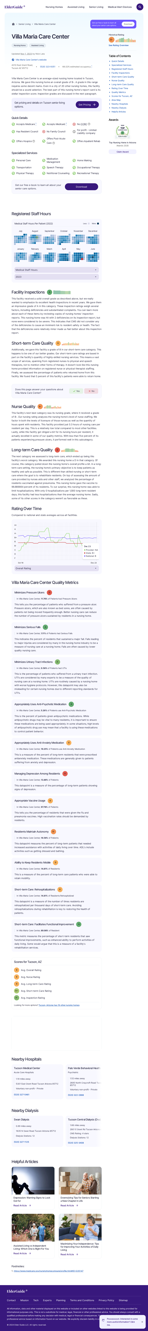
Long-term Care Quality (123, 84)
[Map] (57, 1033)
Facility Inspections (121, 73)
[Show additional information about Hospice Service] (33, 141)
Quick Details (118, 61)
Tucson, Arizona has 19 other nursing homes (59, 1005)
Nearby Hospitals (120, 104)
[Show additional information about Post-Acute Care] (53, 142)
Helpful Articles (119, 111)
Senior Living (96, 6)
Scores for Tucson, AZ (122, 96)
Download (128, 24)
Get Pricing (85, 104)
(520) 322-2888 (76, 1095)
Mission (24, 1300)
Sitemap (123, 1300)
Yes (78, 391)
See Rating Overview (119, 45)
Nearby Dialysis (119, 108)
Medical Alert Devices (120, 6)
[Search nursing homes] (139, 6)
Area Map (116, 100)
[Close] (142, 1321)
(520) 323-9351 (47, 66)
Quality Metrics (119, 92)
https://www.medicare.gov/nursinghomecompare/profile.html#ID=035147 (48, 1271)
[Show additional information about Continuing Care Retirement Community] (89, 124)
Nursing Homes (54, 6)
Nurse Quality (118, 80)
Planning (60, 1300)
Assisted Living (75, 6)
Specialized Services (121, 65)
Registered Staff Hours (122, 69)
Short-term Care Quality (123, 76)
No (93, 391)
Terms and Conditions (82, 1300)
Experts (47, 1300)
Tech (35, 1300)
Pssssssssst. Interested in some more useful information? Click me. (122, 1322)
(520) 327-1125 (21, 1142)
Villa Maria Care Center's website (31, 59)
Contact (11, 1300)
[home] (15, 6)
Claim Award (123, 152)
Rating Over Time (120, 88)
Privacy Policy (106, 1300)
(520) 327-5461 (21, 1094)
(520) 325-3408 (76, 1143)
